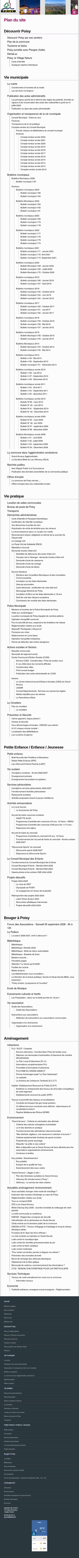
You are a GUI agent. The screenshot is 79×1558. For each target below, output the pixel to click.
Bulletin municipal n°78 (30, 225)
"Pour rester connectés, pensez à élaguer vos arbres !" (36, 1252)
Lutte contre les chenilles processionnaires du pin (33, 1242)
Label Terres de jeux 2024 (27, 898)
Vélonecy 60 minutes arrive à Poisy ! (32, 1179)
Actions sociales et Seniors (21, 647)
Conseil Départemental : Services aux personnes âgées (41, 690)
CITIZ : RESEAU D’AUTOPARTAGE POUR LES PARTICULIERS (40, 1268)
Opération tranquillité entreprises (26, 638)
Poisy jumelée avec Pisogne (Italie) (26, 49)
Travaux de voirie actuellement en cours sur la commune (36, 1277)
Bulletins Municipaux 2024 (27, 200)
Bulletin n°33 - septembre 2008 (34, 444)
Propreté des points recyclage (29, 1140)
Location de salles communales (24, 502)
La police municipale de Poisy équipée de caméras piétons (38, 615)
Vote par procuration (25, 584)
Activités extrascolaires (19, 803)
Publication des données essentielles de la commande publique (40, 471)
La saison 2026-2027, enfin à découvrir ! (29, 935)
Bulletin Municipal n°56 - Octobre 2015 (37, 335)
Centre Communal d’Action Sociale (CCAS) (30, 657)
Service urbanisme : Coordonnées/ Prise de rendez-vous (41, 1051)
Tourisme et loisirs (17, 45)
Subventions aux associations (25, 1014)
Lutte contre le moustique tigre (25, 1239)
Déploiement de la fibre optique (25, 1261)
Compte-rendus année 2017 (32, 153)
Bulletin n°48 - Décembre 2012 (34, 379)
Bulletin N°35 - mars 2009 (31, 419)
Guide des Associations (22, 1006)
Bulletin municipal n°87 (26, 181)
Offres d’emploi (15, 477)
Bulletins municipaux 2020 (27, 262)
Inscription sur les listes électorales (31, 581)
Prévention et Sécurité (19, 715)
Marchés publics (16, 464)
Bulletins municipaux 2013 (27, 354)
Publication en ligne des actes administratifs (31, 108)
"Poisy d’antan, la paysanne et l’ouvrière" (30, 983)
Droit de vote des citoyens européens (32, 597)
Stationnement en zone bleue (25, 635)
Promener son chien (20, 632)
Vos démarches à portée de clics (26, 525)
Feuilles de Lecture (20, 967)
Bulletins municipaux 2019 (27, 277)
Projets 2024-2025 (20, 880)
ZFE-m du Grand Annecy (23, 1204)
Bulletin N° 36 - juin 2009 (31, 422)
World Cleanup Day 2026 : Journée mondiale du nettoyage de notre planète (41, 1209)
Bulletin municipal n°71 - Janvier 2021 (37, 251)
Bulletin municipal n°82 (30, 207)
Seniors (15, 678)
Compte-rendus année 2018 (32, 149)
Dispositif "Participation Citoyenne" (27, 628)
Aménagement (16, 1038)
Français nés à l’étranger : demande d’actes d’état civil (40, 557)
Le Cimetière (14, 702)
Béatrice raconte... (20, 957)
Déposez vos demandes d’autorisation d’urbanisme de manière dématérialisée (44, 1056)
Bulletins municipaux (18, 174)
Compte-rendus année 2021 (32, 140)
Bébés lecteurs (18, 970)
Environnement (15, 1117)
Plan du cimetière (19, 706)
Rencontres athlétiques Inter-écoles (31, 902)
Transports (13, 511)
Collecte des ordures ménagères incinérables (36, 1124)
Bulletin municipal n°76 (30, 236)
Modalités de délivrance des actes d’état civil (35, 553)
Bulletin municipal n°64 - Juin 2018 (35, 294)
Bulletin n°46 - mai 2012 (31, 372)
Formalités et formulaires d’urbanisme (32, 1067)
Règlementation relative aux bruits (27, 625)
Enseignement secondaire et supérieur (29, 779)
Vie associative (15, 1003)
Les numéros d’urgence (22, 734)
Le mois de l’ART (23, 884)
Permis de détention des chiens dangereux (30, 641)
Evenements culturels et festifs (24, 994)
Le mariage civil (18, 540)
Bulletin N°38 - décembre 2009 (34, 429)
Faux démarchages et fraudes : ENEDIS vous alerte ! (35, 725)
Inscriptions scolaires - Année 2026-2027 (30, 772)
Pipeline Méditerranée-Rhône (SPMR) (32, 1112)
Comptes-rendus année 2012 (33, 169)
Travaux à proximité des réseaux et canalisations (33, 1099)
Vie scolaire (13, 769)
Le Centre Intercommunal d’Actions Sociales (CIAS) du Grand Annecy (43, 683)
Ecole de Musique (17, 988)
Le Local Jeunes (19, 806)
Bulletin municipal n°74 (30, 243)
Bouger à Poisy (17, 918)
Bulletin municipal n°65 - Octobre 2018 (37, 291)
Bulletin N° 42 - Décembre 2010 (34, 411)
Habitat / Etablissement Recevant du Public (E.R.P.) (34, 1085)
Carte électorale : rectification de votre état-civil (36, 587)
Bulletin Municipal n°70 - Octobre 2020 (37, 272)
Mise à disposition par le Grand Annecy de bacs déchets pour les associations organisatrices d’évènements (45, 1148)
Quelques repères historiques (25, 64)
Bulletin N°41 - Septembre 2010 (34, 408)
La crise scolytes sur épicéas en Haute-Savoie (32, 1235)
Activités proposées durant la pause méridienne (33, 797)
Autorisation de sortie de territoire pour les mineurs (34, 528)
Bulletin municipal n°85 (30, 192)
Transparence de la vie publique (26, 123)
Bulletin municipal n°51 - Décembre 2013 (38, 364)
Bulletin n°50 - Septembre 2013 (34, 361)
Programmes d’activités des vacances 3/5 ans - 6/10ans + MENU (45, 821)
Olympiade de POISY (25, 887)
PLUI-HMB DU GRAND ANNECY (30, 1070)
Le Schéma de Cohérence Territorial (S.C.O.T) (36, 1080)
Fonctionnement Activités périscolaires (29, 791)
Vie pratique (14, 496)
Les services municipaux (23, 90)
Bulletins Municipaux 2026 (23, 178)
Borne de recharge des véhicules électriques (31, 1258)
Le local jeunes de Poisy (27, 810)
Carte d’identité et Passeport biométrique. (30, 518)
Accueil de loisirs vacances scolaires (28, 814)
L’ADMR (19, 687)
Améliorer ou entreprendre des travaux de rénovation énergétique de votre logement (45, 1090)
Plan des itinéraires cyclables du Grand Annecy (37, 1175)
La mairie (12, 83)
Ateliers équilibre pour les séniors (30, 694)
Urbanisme (13, 1045)
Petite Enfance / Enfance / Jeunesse (33, 747)
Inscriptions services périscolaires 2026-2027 (32, 788)
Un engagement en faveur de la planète (33, 890)
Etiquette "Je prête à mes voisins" (31, 1143)
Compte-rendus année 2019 (32, 146)
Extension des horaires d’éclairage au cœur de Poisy (35, 1194)
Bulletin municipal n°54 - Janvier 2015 (37, 338)
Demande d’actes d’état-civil (24, 550)
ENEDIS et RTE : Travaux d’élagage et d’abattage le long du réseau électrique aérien (41, 1228)
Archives (20, 133)
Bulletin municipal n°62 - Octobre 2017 (37, 306)
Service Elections (19, 571)
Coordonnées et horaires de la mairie (28, 87)
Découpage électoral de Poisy (29, 590)
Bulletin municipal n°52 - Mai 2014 (35, 350)
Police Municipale (16, 605)
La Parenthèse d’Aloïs (25, 697)
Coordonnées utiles (24, 667)
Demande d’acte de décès (27, 566)
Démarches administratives (22, 515)
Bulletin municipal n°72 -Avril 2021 (35, 254)
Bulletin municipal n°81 (30, 210)
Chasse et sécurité (20, 721)
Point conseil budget (25, 670)
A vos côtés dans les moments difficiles (33, 663)
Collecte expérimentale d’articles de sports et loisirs (38, 1137)
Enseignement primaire (22, 776)
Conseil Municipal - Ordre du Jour (26, 117)
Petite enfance (15, 753)
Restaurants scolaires (21, 794)
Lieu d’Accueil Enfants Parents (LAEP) (28, 763)
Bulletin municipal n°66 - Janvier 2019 (37, 280)
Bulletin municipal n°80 (30, 218)
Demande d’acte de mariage (28, 563)
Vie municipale (16, 77)
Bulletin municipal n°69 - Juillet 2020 (36, 269)
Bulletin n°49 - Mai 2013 (31, 358)
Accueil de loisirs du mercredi (24, 832)
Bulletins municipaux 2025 (27, 189)
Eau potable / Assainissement (25, 1158)
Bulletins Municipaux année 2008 (30, 434)
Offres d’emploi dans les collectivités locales (31, 483)
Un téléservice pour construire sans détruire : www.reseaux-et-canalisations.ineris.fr (43, 1107)
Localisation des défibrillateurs (25, 731)
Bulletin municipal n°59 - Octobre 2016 (37, 320)
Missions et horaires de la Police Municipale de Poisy (35, 609)
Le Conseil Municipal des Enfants (25, 858)
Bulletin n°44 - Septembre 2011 (34, 390)
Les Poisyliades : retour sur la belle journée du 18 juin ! (36, 997)
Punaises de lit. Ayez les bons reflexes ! (29, 1232)
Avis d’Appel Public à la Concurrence (28, 468)
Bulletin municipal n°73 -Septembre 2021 (38, 257)
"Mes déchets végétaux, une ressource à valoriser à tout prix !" (43, 1134)
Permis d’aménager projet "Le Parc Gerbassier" (37, 1074)
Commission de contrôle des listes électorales (36, 600)
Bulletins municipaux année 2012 (30, 369)
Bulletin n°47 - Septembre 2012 (34, 376)
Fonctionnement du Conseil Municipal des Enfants (34, 862)
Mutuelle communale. (21, 650)
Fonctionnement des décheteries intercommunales (38, 1130)
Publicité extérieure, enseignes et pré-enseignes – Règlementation (41, 1289)
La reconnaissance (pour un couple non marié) (32, 531)
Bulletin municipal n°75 (30, 239)
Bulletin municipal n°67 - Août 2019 (35, 283)
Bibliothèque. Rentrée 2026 (24, 947)
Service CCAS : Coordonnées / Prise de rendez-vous (39, 660)
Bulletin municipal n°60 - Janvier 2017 (37, 312)
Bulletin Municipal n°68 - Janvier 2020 (37, 265)
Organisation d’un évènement (25, 1022)
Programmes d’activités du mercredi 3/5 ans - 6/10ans (40, 835)
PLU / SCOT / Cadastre (22, 1048)
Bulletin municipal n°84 (30, 196)
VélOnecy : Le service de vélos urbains (33, 1182)
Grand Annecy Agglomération (25, 456)
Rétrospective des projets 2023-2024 (28, 895)
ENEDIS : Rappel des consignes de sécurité (31, 1216)
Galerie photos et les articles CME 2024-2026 (32, 872)
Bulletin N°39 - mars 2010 (31, 401)
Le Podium (13, 932)
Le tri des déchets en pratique (29, 1127)
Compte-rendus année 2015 (32, 159)
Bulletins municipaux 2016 (27, 317)
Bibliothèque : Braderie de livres (26, 954)
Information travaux (24, 1280)
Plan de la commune (18, 41)
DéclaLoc (12, 54)
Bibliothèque (13, 940)
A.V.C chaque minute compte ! (25, 728)
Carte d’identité (18, 61)
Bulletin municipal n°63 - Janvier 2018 (37, 298)
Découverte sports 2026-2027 (29, 850)
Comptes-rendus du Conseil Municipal (28, 127)
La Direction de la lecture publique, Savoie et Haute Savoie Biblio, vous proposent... (43, 978)
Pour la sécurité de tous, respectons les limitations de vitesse (38, 622)
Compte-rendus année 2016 (32, 156)
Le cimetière (21, 709)
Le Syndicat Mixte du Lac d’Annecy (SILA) (30, 459)
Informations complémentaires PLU (31, 1064)
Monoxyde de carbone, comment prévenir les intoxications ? (38, 1265)
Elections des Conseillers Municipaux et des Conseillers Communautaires (40, 576)
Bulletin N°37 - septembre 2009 (34, 426)
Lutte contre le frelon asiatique (25, 1245)
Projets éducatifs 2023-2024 (28, 905)
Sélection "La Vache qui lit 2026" (26, 963)
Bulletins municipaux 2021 (27, 247)
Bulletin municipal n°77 (30, 233)
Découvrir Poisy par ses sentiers (24, 37)
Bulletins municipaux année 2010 (30, 398)
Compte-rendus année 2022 (32, 136)
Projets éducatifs (16, 877)
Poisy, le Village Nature (19, 58)
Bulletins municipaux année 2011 (30, 384)
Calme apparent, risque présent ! (26, 718)
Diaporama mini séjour (26, 827)
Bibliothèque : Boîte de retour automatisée (30, 950)
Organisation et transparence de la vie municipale (34, 113)
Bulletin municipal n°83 (30, 204)
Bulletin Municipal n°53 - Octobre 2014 (37, 346)
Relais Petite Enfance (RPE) (24, 760)
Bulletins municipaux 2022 (27, 230)
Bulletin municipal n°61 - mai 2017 (35, 309)
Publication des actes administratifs (26, 96)
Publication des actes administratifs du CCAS (36, 673)
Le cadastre (21, 1077)
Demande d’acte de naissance (29, 560)
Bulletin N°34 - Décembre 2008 (34, 447)
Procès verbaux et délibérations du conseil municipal (39, 130)
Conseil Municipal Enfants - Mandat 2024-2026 (32, 865)
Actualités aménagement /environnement (29, 1187)
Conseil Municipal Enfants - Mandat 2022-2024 (32, 868)
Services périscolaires (19, 784)
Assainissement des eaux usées (30, 1167)
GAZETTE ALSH (23, 818)
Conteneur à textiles (25, 1153)
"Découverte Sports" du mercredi (26, 846)
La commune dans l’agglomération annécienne (32, 452)
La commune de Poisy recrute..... (26, 480)
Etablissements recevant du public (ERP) (34, 1094)
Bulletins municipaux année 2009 (30, 416)
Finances (16, 120)
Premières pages (19, 960)
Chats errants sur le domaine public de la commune (34, 1223)
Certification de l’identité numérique (27, 521)
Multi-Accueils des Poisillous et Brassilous (30, 757)
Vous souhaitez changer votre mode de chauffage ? (34, 1191)
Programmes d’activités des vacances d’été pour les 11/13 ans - (44, 824)
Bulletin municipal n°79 (30, 222)
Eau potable (21, 1161)
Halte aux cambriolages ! (22, 612)
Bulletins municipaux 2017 (27, 303)
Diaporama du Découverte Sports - (31, 853)
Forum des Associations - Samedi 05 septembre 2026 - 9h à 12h (40, 925)
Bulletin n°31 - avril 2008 (31, 437)
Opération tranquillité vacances (25, 619)
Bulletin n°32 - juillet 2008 (31, 440)
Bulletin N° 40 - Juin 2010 (31, 405)
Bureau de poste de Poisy (21, 506)
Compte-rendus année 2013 (32, 166)
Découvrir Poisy (17, 31)
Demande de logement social (24, 654)
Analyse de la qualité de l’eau (29, 1164)
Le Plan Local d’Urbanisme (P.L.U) (31, 1061)
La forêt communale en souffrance (27, 1213)
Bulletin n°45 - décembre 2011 (33, 393)
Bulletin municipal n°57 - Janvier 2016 (37, 327)
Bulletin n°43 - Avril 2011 (31, 387)
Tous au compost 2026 (22, 1201)
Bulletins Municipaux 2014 (27, 343)
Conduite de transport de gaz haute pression (36, 1102)
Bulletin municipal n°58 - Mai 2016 (35, 324)
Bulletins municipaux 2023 (27, 215)
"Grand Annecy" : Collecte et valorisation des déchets (35, 1121)
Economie (12, 1286)
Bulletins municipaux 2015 (27, 332)
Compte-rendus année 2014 (32, 162)
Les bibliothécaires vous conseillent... (28, 973)
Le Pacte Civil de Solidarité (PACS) (27, 544)
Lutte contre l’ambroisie (22, 1248)
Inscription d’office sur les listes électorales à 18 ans (39, 594)
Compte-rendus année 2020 (32, 143)
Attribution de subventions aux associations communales (41, 1017)
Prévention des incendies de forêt (26, 1255)
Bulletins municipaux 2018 (27, 288)
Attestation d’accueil (20, 547)
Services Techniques (18, 1273)
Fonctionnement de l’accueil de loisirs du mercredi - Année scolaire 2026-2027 (45, 840)
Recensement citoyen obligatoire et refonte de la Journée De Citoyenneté (38, 536)
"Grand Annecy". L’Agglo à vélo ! (26, 1172)
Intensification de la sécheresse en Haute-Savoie (33, 1220)
